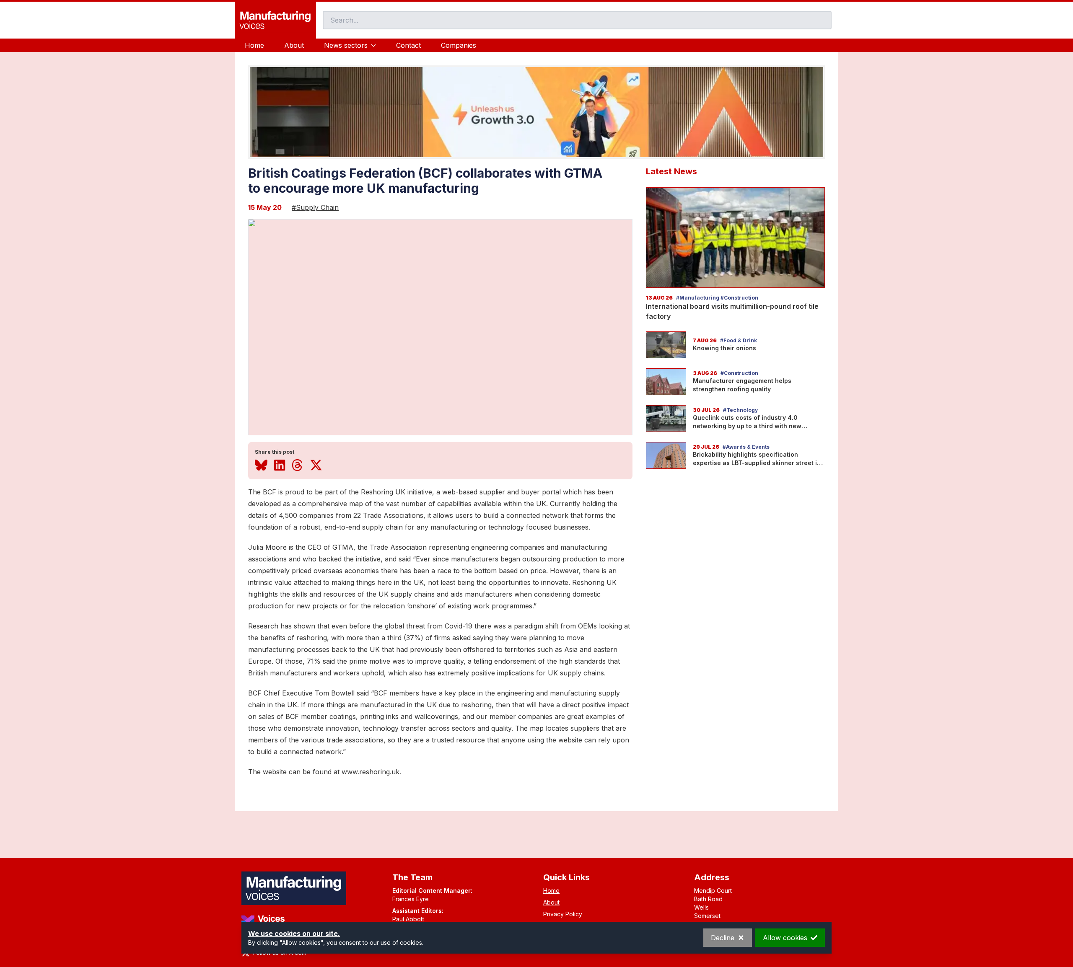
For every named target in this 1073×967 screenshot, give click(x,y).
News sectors (346, 45)
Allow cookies (785, 937)
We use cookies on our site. (294, 933)
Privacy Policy (562, 914)
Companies (458, 45)
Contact (408, 45)
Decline (722, 937)
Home (254, 45)
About (294, 45)
